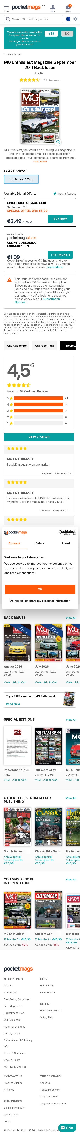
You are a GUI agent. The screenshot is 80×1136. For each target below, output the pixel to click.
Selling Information (14, 1107)
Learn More (55, 267)
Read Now (13, 704)
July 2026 (42, 666)
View (7, 682)
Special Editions (19, 719)
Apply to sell (11, 1114)
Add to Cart (19, 682)
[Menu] (6, 7)
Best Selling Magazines (17, 999)
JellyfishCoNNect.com (53, 1103)
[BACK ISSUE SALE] (17, 660)
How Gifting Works (50, 1010)
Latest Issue (14, 54)
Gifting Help (47, 1017)
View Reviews (39, 437)
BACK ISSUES (15, 618)
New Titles (10, 992)
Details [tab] (40, 543)
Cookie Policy (12, 1059)
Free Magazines (13, 1006)
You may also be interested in (19, 879)
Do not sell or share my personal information (40, 600)
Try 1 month (60, 254)
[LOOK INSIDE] (40, 143)
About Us (45, 1082)
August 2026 (13, 666)
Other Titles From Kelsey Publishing (27, 798)
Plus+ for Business (14, 1026)
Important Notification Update (17, 769)
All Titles (9, 985)
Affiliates (9, 1089)
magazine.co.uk (49, 1096)
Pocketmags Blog (14, 1012)
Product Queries (13, 1082)
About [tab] (65, 543)
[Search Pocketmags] (7, 19)
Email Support (48, 992)
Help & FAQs (47, 985)
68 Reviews (52, 80)
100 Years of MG (46, 769)
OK (40, 589)
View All (71, 617)
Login (7, 1121)
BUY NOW (60, 218)
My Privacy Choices (15, 1066)
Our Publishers (12, 1019)
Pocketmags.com (50, 1089)
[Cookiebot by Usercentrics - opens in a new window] (59, 532)
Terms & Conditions (15, 1053)
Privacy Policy (12, 1033)
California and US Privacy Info (18, 1043)
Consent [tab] (14, 543)
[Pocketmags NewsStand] (25, 8)
